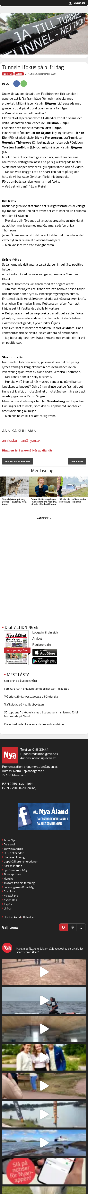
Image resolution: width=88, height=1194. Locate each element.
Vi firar (7, 908)
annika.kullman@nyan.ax (21, 441)
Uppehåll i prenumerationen (21, 861)
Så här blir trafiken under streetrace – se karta (72, 500)
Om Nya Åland (12, 917)
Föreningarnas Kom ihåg (19, 887)
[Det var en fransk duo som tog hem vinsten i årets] (44, 1114)
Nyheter (7, 74)
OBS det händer (14, 853)
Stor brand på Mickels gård (20, 680)
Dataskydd (29, 917)
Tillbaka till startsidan (17, 461)
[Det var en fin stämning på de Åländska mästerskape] (44, 972)
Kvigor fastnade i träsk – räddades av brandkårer (34, 724)
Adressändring (13, 866)
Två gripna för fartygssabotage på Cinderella (31, 696)
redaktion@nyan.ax (45, 753)
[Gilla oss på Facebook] (44, 816)
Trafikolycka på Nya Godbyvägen (24, 704)
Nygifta (8, 904)
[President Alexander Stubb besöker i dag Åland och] (44, 1086)
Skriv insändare (13, 848)
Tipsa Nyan (76, 461)
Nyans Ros (10, 900)
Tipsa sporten (12, 874)
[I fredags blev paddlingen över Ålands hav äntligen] (44, 1000)
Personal (9, 844)
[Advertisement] (44, 564)
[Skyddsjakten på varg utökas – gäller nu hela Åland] (15, 485)
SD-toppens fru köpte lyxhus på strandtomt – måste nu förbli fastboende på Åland (41, 714)
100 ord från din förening (19, 883)
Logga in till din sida (45, 632)
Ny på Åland (11, 895)
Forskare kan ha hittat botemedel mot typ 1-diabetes (36, 688)
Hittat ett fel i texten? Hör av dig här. (27, 450)
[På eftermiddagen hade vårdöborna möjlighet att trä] (44, 1057)
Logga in (79, 3)
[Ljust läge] (72, 927)
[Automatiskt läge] (63, 927)
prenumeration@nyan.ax (41, 766)
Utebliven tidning (14, 857)
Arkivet (37, 638)
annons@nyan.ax (44, 758)
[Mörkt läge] (81, 927)
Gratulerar (10, 891)
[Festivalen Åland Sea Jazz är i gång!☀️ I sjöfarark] (44, 1029)
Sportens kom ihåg (15, 870)
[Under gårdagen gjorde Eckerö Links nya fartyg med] (44, 1143)
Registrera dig (41, 644)
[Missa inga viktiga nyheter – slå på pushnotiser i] (44, 1171)
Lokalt (19, 74)
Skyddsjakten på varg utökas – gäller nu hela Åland (14, 501)
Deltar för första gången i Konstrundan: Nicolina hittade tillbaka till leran (43, 501)
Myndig (8, 878)
